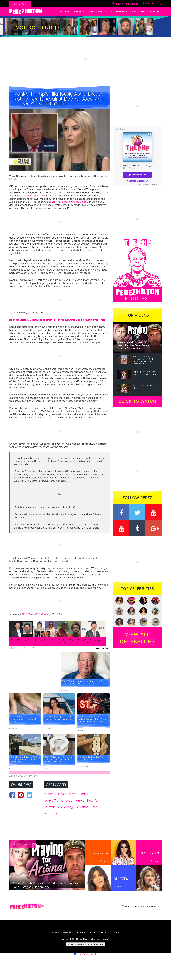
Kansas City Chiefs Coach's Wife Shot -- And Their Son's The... (69, 641)
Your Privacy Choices (88, 954)
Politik (95, 807)
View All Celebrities (137, 638)
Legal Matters (75, 800)
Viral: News (51, 813)
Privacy (81, 932)
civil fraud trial (35, 195)
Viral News (139, 11)
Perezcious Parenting (58, 807)
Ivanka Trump (53, 800)
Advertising (68, 932)
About (55, 932)
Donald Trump (66, 794)
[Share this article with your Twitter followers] (29, 795)
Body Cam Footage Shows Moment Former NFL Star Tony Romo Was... (21, 641)
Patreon (65, 11)
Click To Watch (137, 401)
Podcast (155, 11)
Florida (83, 794)
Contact (114, 932)
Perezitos (82, 807)
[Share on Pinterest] (21, 795)
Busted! (49, 794)
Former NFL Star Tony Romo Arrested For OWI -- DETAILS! (93, 641)
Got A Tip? (20, 4)
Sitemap (102, 932)
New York (93, 800)
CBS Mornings (43, 614)
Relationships (98, 11)
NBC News (28, 614)
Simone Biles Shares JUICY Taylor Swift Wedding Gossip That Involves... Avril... (45, 642)
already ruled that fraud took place (68, 201)
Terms (91, 932)
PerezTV (79, 11)
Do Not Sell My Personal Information (85, 944)
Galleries (154, 906)
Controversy (119, 11)
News (125, 906)
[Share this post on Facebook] (12, 795)
